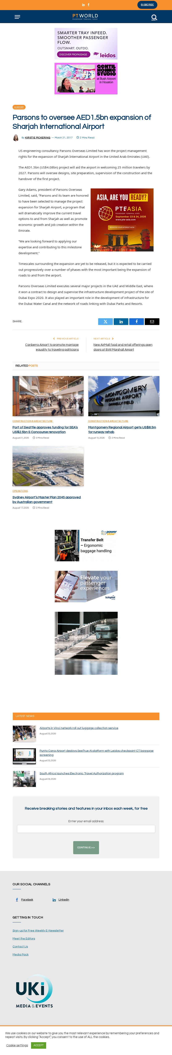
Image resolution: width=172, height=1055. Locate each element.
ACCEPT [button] (39, 1045)
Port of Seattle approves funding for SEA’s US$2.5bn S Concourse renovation (45, 430)
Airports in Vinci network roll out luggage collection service (79, 728)
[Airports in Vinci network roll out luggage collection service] (24, 734)
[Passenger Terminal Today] (86, 17)
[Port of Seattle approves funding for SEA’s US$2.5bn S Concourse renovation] (48, 396)
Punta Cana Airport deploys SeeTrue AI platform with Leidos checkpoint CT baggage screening (97, 752)
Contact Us (20, 946)
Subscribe (147, 5)
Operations (20, 491)
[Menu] (17, 17)
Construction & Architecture (33, 421)
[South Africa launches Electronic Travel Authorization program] (24, 779)
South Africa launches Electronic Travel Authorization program (82, 773)
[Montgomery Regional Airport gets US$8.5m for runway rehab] (123, 396)
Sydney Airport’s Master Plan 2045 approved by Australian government (47, 500)
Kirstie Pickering (37, 137)
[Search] (154, 17)
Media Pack (21, 954)
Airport (19, 107)
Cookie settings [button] (17, 1045)
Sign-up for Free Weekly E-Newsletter (38, 930)
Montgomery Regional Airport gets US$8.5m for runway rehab (122, 430)
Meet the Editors (24, 938)
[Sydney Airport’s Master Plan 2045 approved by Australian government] (48, 466)
